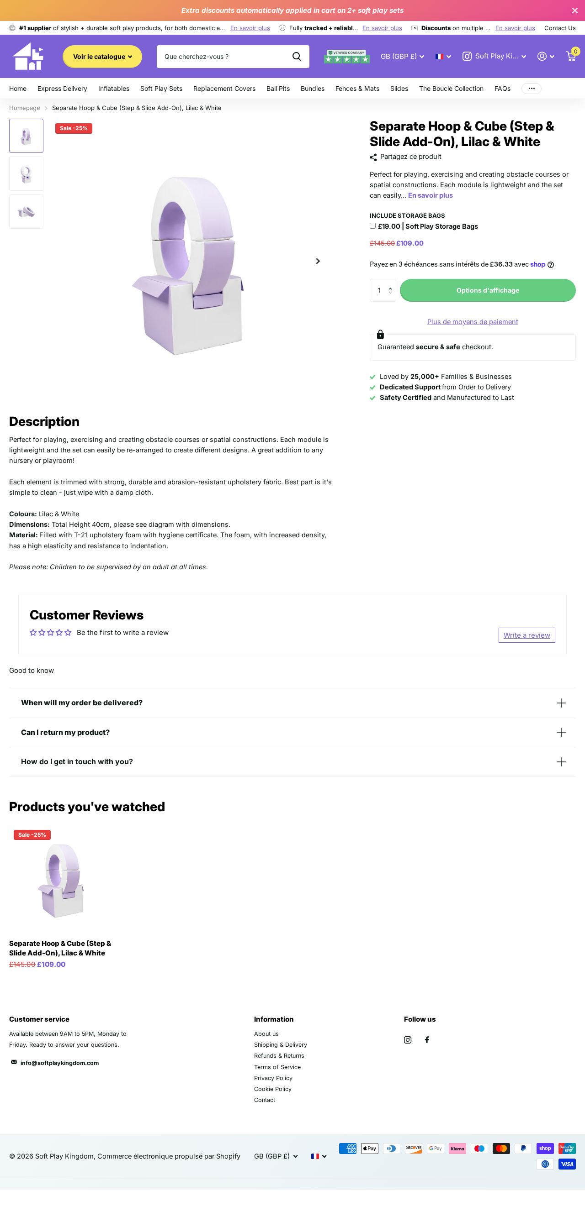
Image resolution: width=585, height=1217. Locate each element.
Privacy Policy (273, 1078)
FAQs (503, 88)
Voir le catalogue (100, 56)
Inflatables (113, 88)
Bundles (312, 88)
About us (266, 1033)
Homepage (24, 107)
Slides (399, 88)
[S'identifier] (546, 56)
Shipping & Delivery (280, 1044)
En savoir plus (250, 27)
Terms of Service (277, 1067)
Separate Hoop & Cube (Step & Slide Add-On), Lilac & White (60, 948)
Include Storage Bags (407, 215)
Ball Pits (278, 88)
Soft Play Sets (161, 88)
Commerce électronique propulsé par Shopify (168, 1156)
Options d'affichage (488, 290)
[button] (318, 261)
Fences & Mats (357, 88)
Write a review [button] (527, 635)
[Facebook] (427, 1040)
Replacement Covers (224, 88)
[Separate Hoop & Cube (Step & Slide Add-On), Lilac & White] (63, 879)
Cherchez (296, 56)
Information (274, 1019)
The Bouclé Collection (451, 88)
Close (575, 10)
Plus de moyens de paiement (472, 322)
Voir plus (531, 88)
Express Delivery (62, 88)
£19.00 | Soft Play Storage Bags (428, 226)
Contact (264, 1099)
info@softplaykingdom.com (60, 1063)
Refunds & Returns (279, 1055)
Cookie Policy (273, 1089)
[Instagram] (407, 1040)
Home (18, 88)
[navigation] (26, 136)
